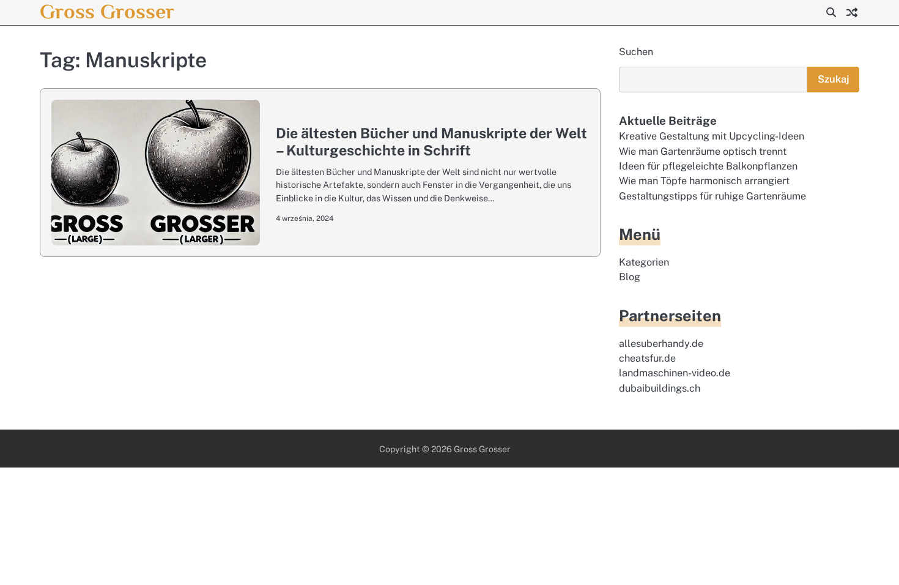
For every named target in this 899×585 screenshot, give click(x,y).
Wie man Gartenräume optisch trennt (702, 151)
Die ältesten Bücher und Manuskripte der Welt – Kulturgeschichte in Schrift (431, 141)
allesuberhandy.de (661, 343)
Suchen (636, 52)
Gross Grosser (107, 11)
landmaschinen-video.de (674, 373)
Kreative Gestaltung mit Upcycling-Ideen (711, 136)
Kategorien (644, 262)
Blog (629, 277)
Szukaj (833, 79)
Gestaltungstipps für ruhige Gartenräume (712, 196)
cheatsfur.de (647, 358)
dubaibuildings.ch (659, 388)
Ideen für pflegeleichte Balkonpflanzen (708, 166)
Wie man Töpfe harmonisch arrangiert (704, 181)
